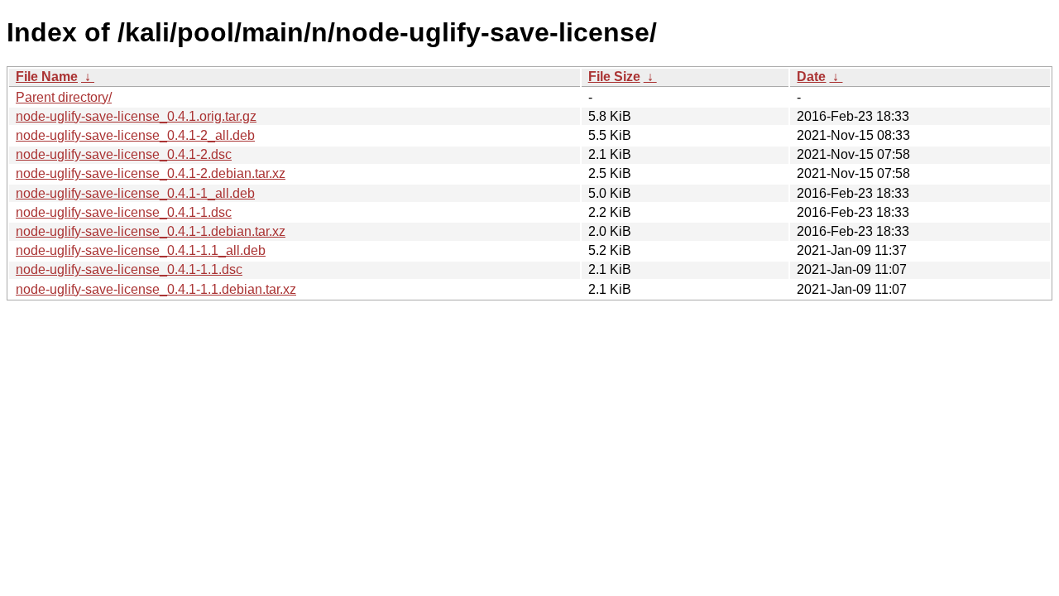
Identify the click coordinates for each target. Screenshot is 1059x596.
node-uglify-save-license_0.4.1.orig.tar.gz (136, 116)
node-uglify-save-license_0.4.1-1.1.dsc (129, 269)
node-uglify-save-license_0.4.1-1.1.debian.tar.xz (156, 289)
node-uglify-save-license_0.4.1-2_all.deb (135, 135)
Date (811, 77)
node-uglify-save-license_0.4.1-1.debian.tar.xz (150, 231)
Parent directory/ (64, 97)
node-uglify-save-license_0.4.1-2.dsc (124, 154)
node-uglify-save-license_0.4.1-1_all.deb (135, 193)
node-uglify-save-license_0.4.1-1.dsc (124, 212)
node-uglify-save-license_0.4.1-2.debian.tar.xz (150, 173)
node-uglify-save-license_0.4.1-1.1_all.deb (141, 250)
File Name (47, 77)
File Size (614, 77)
